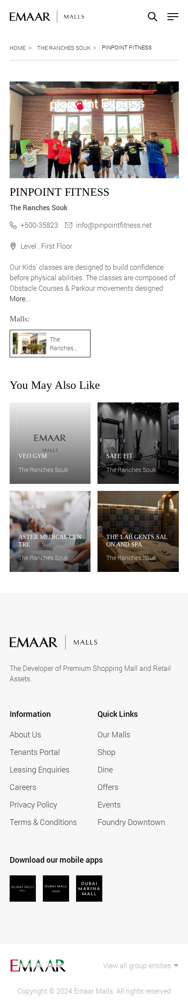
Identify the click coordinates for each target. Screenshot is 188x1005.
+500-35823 (39, 224)
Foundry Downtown (131, 822)
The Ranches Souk (64, 47)
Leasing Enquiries (40, 769)
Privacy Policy (33, 804)
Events (109, 804)
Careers (23, 787)
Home (17, 47)
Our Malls (113, 734)
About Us (25, 734)
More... (20, 298)
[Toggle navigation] (170, 17)
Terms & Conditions (43, 822)
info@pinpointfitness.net (114, 224)
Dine (105, 769)
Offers (107, 787)
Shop (106, 752)
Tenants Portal (35, 752)
